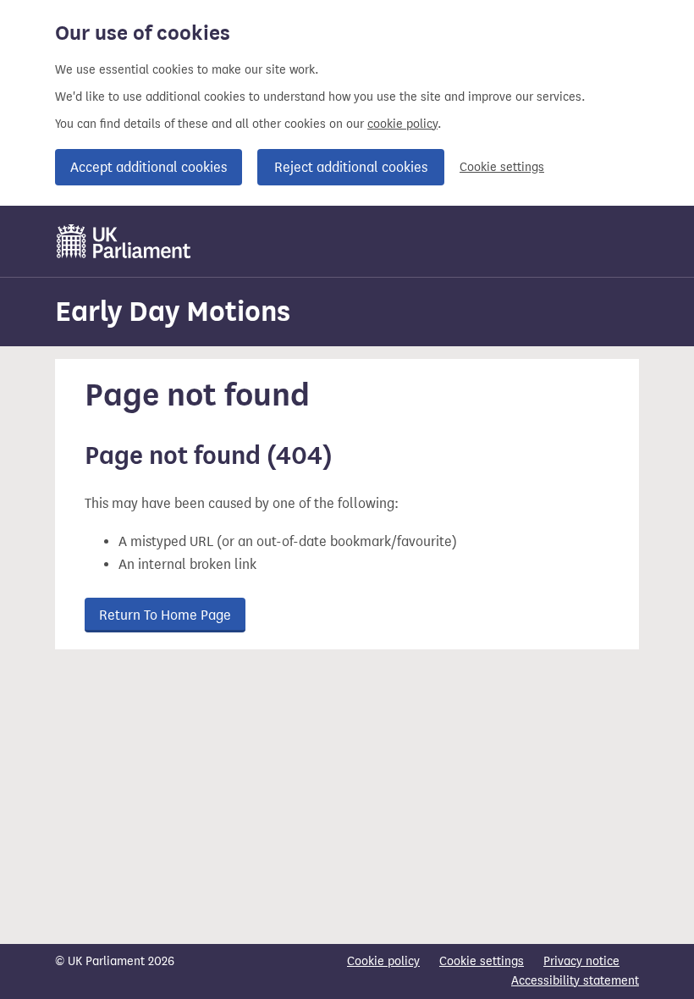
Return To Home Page (165, 615)
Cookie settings (502, 167)
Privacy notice (581, 961)
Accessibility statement (575, 981)
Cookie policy (383, 961)
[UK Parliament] (124, 241)
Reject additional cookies (350, 167)
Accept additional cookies (148, 167)
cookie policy (402, 124)
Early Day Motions (172, 311)
